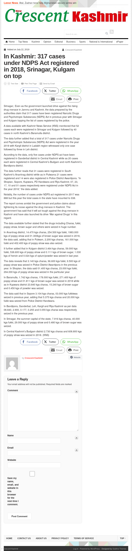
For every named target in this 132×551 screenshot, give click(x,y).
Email (10, 447)
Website (77, 357)
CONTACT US (24, 538)
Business (71, 41)
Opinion (47, 41)
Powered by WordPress (90, 548)
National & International (101, 41)
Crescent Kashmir (73, 50)
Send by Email (49, 83)
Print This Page (31, 83)
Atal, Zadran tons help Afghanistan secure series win (47, 2)
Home (12, 41)
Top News (23, 41)
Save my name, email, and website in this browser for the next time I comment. (13, 491)
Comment (12, 390)
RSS (112, 32)
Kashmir (36, 41)
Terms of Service (84, 538)
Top (123, 538)
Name (10, 435)
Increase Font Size (8, 83)
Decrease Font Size (5, 83)
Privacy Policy (60, 538)
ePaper (119, 41)
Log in (75, 548)
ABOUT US (41, 538)
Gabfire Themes (119, 548)
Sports (82, 41)
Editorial (59, 41)
